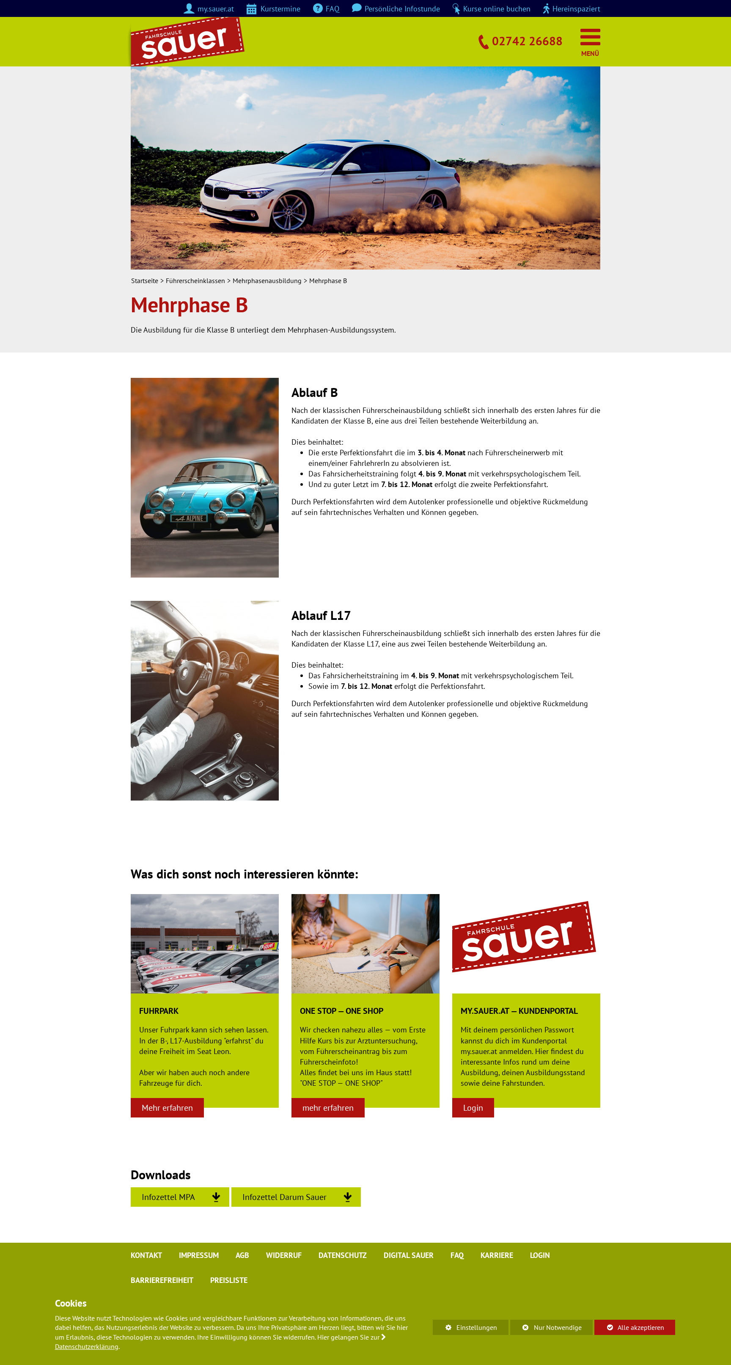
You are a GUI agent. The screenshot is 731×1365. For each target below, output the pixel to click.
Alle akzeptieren (629, 1327)
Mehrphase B (328, 280)
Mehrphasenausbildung (267, 280)
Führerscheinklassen (195, 280)
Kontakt (146, 1255)
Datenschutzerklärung (86, 1346)
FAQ (457, 1255)
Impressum (199, 1255)
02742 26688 (527, 41)
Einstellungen (465, 1329)
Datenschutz (343, 1255)
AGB (242, 1255)
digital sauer (409, 1255)
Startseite (144, 280)
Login (540, 1255)
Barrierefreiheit (162, 1280)
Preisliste (228, 1280)
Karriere (497, 1255)
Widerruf (284, 1255)
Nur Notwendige (546, 1329)
